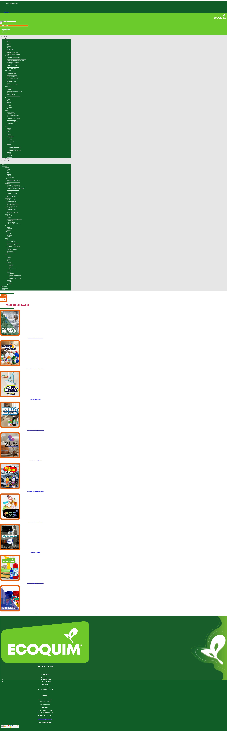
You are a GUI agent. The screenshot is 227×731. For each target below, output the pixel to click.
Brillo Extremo (8, 70)
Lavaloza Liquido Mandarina (13, 67)
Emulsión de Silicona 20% (12, 84)
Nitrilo (10, 153)
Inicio (5, 36)
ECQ (6, 97)
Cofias (8, 131)
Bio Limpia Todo (10, 112)
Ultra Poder (7, 55)
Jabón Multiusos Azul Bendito (13, 52)
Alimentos (9, 42)
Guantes (9, 152)
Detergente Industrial (11, 120)
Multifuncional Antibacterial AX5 (13, 96)
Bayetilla (9, 128)
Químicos (7, 39)
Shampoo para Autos (11, 81)
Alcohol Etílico (10, 88)
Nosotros (6, 158)
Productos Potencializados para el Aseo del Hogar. (35, 368)
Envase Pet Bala (12, 149)
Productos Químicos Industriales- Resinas (35, 338)
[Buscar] (1, 23)
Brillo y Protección (8, 79)
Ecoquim (6, 110)
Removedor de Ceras (11, 124)
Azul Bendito (7, 51)
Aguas (8, 41)
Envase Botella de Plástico (15, 147)
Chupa (8, 132)
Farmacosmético (10, 49)
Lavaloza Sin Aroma (11, 63)
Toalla (10, 142)
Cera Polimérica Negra (12, 75)
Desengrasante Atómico (12, 116)
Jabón (10, 139)
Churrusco (9, 134)
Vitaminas (9, 102)
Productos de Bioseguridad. (35, 552)
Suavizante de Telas (11, 68)
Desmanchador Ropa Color (13, 62)
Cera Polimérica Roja (11, 73)
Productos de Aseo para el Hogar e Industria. (35, 583)
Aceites (8, 99)
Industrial (9, 46)
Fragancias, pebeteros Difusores (35, 460)
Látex (10, 155)
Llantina (8, 83)
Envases (9, 144)
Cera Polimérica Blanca (12, 71)
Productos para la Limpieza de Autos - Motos (35, 491)
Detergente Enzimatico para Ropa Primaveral (16, 59)
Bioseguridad (7, 86)
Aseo (8, 44)
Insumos (6, 126)
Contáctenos (7, 160)
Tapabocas (9, 157)
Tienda (5, 161)
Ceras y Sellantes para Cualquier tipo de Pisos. (35, 430)
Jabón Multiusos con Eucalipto (13, 54)
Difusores (9, 105)
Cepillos (9, 129)
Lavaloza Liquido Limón (12, 65)
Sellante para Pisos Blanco (13, 76)
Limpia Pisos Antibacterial (12, 121)
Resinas (9, 47)
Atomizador (11, 145)
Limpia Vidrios (10, 123)
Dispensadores (10, 136)
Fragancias (9, 107)
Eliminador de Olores (11, 113)
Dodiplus (9, 89)
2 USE (6, 104)
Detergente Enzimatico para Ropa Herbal (15, 60)
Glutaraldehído (10, 92)
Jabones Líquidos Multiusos (35, 399)
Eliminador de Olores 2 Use (13, 115)
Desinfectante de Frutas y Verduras (14, 91)
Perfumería (9, 100)
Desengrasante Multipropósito (13, 57)
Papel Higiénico (12, 140)
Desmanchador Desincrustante (13, 118)
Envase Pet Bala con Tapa (15, 150)
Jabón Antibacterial (11, 94)
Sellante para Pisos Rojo (12, 78)
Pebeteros (9, 108)
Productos (6, 38)
